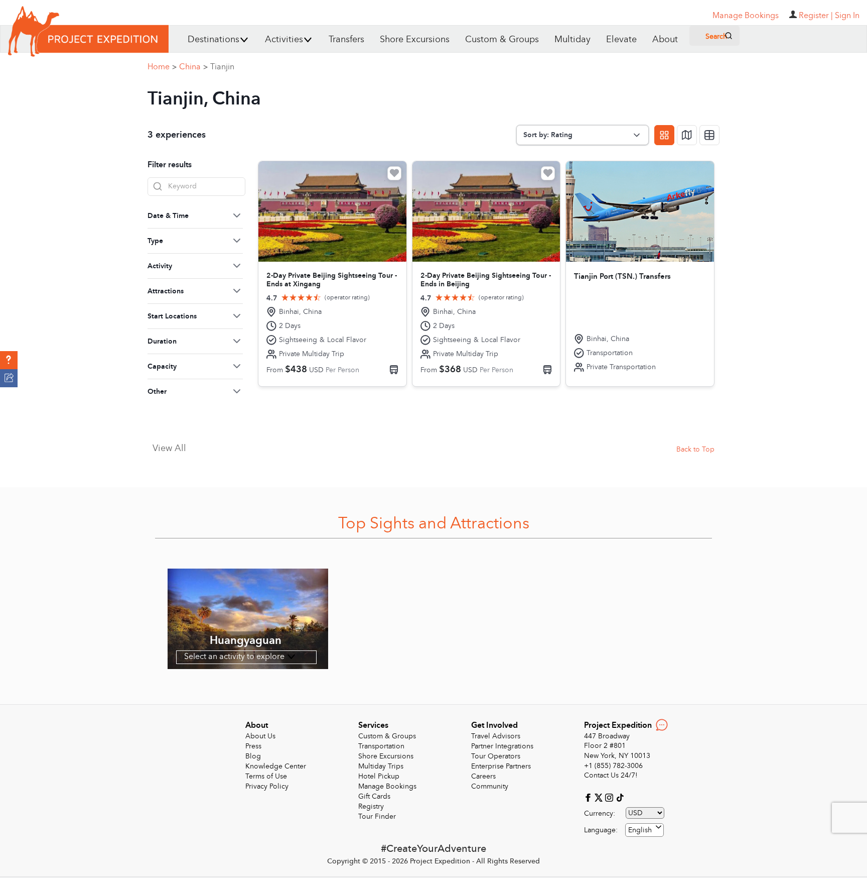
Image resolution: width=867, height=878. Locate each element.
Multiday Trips (380, 766)
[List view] (709, 135)
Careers (483, 776)
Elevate (621, 39)
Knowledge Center (275, 766)
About (665, 39)
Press (253, 746)
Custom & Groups (502, 39)
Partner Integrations (502, 746)
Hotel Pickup (378, 776)
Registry (371, 806)
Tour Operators (495, 756)
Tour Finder (377, 816)
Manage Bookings (387, 786)
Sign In (847, 15)
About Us (260, 736)
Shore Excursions (415, 39)
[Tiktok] (620, 797)
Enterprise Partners (501, 766)
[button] (9, 360)
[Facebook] (589, 797)
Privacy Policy (266, 786)
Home (162, 66)
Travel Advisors (495, 736)
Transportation (381, 746)
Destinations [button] (213, 39)
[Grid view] (664, 135)
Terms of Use (266, 776)
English (640, 830)
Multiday (572, 39)
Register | (816, 15)
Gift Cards (374, 796)
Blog (253, 756)
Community (489, 786)
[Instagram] (610, 797)
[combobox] (644, 830)
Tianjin (222, 66)
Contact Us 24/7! (611, 775)
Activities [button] (284, 39)
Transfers (346, 39)
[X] (600, 797)
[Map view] (687, 135)
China (193, 66)
